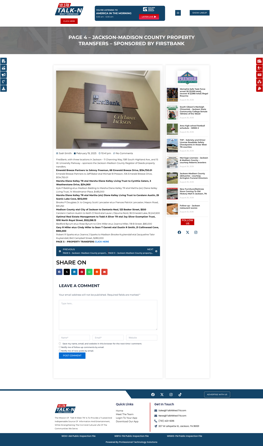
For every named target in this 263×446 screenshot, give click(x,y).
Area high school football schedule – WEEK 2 (192, 126)
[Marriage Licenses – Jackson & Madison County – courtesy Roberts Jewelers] (172, 162)
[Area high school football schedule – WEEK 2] (172, 129)
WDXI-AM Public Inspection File (78, 436)
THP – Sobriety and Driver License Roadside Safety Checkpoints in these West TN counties (193, 143)
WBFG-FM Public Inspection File (131, 436)
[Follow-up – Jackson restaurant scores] (172, 209)
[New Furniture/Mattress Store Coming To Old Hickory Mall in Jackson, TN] (172, 193)
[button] (59, 272)
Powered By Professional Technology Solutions (131, 442)
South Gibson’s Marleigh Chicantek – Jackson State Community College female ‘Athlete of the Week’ (193, 110)
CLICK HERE (102, 241)
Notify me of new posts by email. (77, 351)
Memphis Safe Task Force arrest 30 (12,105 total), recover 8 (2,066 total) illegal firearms (194, 92)
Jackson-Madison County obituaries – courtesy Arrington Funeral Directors (194, 175)
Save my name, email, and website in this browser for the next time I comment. (102, 343)
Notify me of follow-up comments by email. (82, 347)
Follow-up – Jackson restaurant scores (190, 206)
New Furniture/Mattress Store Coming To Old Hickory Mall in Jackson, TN (193, 191)
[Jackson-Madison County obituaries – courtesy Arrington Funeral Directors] (172, 178)
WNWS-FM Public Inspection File (184, 436)
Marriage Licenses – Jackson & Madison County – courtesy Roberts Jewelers (194, 160)
